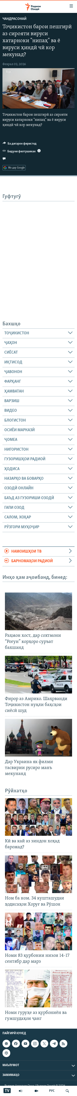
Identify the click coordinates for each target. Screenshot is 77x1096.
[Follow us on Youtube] (25, 1043)
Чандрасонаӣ (14, 19)
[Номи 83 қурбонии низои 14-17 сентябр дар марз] (38, 931)
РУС (52, 1091)
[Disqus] (38, 252)
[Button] (20, 144)
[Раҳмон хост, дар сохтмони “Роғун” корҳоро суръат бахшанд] (38, 611)
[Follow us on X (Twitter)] (44, 1043)
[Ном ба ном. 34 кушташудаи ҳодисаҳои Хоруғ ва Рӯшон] (38, 874)
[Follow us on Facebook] (16, 1043)
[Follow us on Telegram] (54, 1043)
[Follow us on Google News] (6, 1043)
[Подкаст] (6, 1053)
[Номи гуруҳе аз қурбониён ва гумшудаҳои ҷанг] (38, 988)
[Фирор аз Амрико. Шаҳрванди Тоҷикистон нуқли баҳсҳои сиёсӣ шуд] (38, 674)
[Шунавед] (20, 1091)
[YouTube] (36, 1091)
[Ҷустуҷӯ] (67, 1091)
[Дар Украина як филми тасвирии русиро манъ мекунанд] (38, 738)
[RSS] (63, 1043)
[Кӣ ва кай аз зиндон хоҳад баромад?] (38, 817)
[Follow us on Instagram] (35, 1043)
